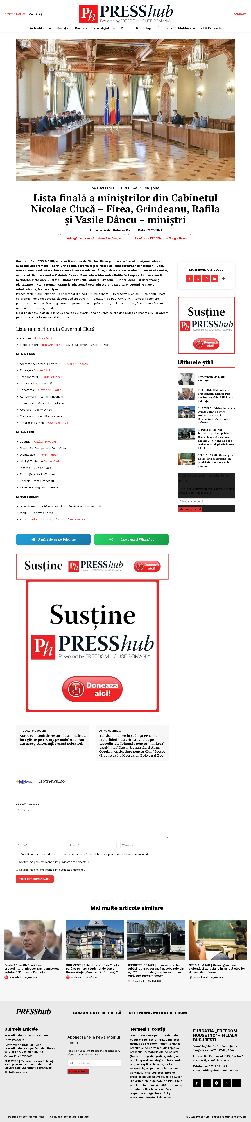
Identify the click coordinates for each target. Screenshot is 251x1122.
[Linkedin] (214, 278)
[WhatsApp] (206, 278)
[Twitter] (197, 278)
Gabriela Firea (58, 422)
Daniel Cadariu (54, 461)
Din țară (151, 187)
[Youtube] (236, 1083)
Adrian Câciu (42, 370)
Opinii (7, 1039)
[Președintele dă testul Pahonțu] (186, 379)
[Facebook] (189, 278)
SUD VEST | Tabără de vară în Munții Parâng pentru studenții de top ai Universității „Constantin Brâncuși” (216, 415)
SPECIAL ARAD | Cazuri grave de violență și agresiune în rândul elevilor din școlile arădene (216, 460)
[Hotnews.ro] (25, 781)
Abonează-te (187, 509)
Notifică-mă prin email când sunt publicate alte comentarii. (54, 862)
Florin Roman (48, 454)
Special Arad (200, 977)
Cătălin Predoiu (45, 441)
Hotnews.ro (121, 230)
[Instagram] (207, 1083)
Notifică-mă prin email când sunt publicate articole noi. (52, 869)
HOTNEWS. (78, 519)
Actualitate (103, 187)
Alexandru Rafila (49, 390)
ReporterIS (139, 981)
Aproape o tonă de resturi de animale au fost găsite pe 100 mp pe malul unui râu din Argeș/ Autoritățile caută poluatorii (53, 740)
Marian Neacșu (77, 364)
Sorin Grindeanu (51, 345)
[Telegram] (217, 1083)
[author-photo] (6, 977)
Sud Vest (76, 977)
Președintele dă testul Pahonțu (26, 1035)
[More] (223, 278)
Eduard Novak (41, 519)
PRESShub (15, 977)
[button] (36, 14)
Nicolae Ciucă (42, 338)
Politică (129, 187)
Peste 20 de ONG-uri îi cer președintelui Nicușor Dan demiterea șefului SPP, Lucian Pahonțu (216, 395)
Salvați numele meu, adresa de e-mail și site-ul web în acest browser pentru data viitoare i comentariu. (85, 854)
